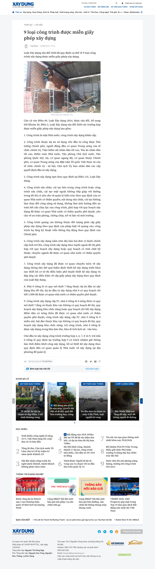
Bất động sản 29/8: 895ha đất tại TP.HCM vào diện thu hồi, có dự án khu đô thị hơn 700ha (79, 439)
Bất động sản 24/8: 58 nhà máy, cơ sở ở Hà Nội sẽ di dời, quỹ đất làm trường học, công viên (62, 411)
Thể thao (94, 12)
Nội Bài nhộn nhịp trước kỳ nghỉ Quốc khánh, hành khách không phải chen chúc (37, 463)
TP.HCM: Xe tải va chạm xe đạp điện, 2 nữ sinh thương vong (30, 414)
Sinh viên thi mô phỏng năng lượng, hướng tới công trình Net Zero (121, 463)
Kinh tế (46, 12)
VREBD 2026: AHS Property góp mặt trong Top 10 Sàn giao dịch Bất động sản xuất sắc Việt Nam (123, 504)
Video (126, 12)
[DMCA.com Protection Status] (124, 555)
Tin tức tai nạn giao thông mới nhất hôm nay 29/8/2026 (122, 439)
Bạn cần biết (23, 520)
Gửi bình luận (92, 369)
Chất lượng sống (66, 12)
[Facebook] (86, 361)
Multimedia (134, 12)
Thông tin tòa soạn (131, 531)
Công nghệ (104, 12)
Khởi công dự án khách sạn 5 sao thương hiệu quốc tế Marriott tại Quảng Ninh (30, 503)
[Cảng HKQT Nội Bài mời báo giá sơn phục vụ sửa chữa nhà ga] (61, 486)
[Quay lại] (25, 361)
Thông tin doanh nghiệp (30, 474)
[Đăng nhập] (122, 3)
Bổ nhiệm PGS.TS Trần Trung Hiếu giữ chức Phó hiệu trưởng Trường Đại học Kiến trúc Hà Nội (122, 451)
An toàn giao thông (119, 7)
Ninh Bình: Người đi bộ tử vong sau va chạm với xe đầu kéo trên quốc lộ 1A (79, 463)
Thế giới (113, 12)
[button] (74, 422)
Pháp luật (54, 12)
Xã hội (39, 25)
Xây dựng (27, 12)
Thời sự (18, 12)
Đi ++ (120, 12)
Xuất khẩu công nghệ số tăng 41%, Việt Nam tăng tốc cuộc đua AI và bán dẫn (37, 438)
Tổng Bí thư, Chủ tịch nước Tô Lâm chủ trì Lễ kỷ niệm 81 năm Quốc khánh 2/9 (37, 451)
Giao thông (37, 12)
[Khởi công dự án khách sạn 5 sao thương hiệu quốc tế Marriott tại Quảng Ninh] (30, 486)
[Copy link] (99, 361)
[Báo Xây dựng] (23, 5)
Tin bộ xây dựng (136, 7)
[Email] (95, 361)
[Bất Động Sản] (115, 543)
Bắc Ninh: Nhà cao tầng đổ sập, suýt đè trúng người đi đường (124, 414)
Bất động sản (103, 7)
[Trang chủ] (13, 12)
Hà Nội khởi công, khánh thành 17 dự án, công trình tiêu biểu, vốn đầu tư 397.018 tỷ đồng (79, 451)
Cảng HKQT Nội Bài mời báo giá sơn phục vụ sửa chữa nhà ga (60, 501)
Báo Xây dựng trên (35, 361)
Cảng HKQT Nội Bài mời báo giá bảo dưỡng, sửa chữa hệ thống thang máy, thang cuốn (93, 503)
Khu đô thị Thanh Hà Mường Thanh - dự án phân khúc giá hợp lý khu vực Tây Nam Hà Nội (73, 520)
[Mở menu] (141, 12)
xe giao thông (90, 7)
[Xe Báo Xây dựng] (135, 542)
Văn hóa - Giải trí (82, 12)
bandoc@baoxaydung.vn (73, 553)
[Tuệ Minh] (26, 46)
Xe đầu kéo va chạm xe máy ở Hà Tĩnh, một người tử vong (93, 414)
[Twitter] (90, 361)
